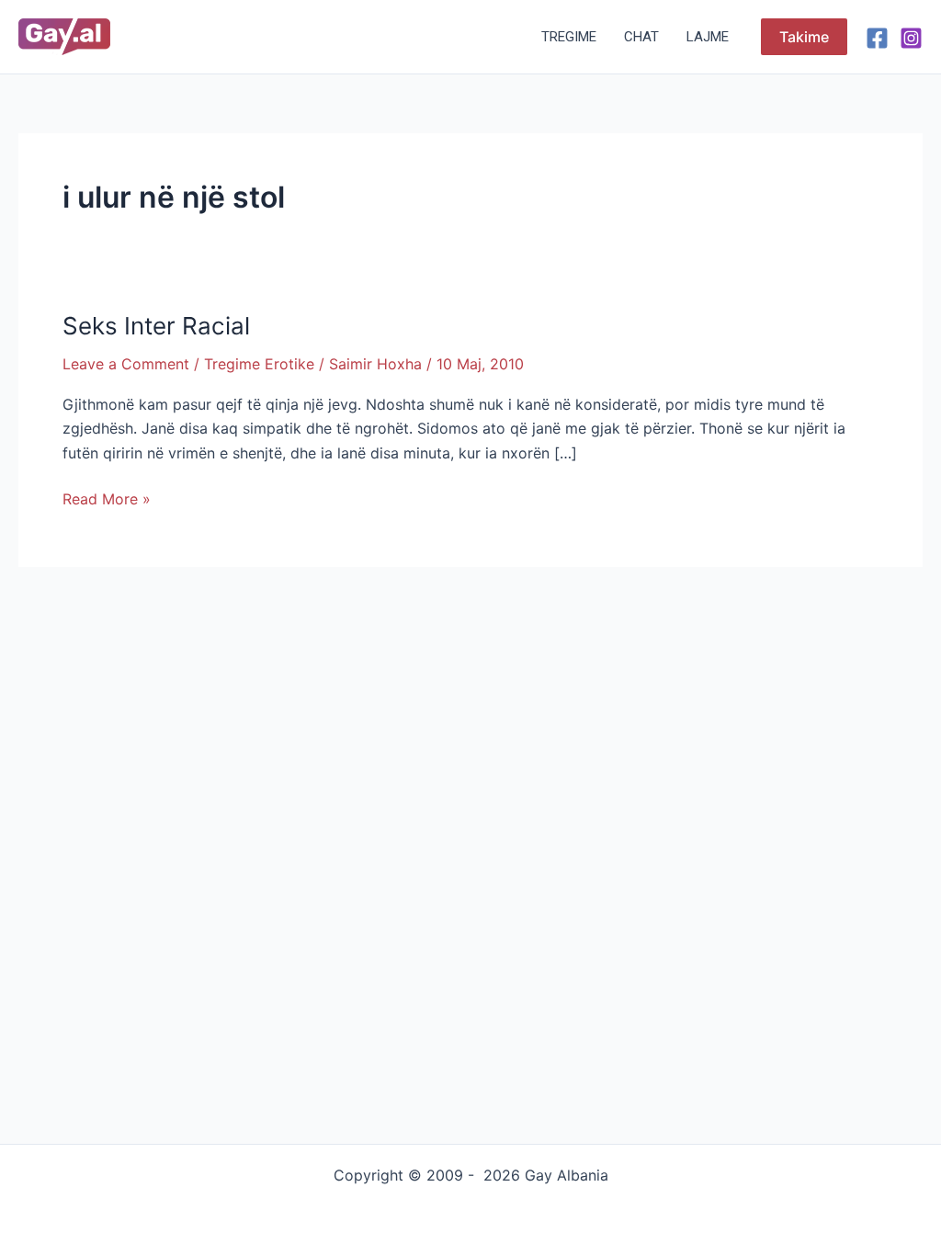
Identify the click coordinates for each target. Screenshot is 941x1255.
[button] (804, 36)
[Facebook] (877, 38)
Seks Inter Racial (156, 325)
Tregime (568, 36)
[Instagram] (911, 38)
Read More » (106, 497)
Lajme (707, 36)
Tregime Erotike (259, 364)
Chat (641, 36)
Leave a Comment (125, 364)
